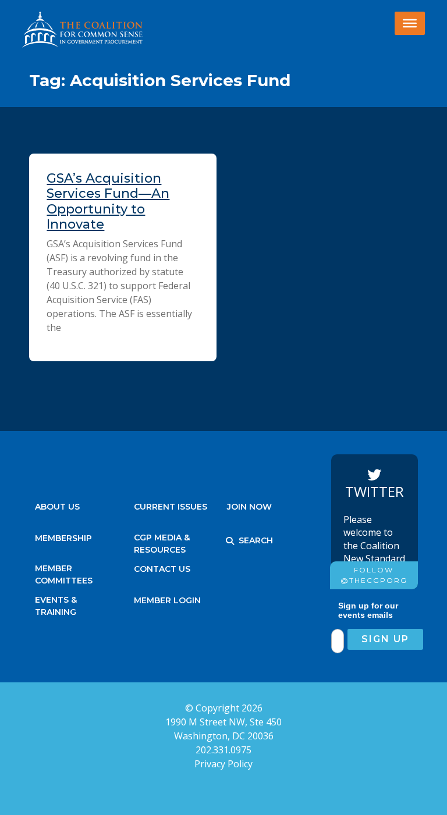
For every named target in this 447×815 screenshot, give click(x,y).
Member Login (167, 600)
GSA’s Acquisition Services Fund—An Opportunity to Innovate (108, 201)
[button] (230, 541)
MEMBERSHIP (63, 538)
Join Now (249, 506)
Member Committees (64, 571)
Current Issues (170, 506)
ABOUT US (57, 506)
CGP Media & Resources (162, 540)
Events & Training (56, 603)
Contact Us (162, 569)
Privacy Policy (223, 763)
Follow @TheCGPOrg (373, 575)
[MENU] (410, 23)
